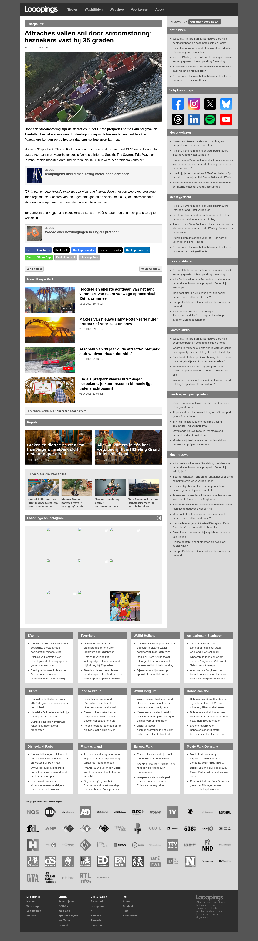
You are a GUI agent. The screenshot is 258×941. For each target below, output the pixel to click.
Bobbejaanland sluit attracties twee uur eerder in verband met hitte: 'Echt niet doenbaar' (209, 716)
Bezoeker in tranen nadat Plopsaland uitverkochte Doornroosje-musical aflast (100, 703)
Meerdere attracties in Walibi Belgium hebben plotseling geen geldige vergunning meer (156, 716)
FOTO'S (67, 309)
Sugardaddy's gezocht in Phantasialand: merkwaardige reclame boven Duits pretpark (101, 785)
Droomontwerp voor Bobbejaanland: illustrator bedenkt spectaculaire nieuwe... (209, 729)
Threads (96, 920)
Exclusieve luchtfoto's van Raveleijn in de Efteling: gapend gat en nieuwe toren (50, 660)
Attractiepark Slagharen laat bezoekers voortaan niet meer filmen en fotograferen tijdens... (208, 674)
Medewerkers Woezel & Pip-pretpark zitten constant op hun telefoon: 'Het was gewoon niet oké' (201, 370)
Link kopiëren (89, 257)
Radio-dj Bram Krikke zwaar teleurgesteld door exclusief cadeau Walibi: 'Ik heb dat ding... (156, 660)
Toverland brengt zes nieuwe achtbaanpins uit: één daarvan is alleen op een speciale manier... (103, 674)
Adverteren (130, 915)
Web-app (64, 910)
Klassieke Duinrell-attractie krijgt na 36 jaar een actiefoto (50, 714)
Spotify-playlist (68, 915)
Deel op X (61, 250)
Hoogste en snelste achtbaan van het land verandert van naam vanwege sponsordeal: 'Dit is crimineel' (118, 294)
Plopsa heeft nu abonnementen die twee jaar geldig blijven (102, 727)
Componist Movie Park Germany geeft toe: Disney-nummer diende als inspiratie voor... (209, 785)
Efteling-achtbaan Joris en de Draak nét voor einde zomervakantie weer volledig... (49, 674)
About (159, 9)
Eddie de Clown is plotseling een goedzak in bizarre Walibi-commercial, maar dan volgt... (156, 647)
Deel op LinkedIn (137, 250)
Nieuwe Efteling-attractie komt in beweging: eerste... (73, 503)
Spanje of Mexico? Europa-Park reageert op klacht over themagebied (156, 767)
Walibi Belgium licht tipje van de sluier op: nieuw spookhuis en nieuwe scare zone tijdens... (155, 703)
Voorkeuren (139, 9)
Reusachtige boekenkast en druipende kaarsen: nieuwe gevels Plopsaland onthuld (100, 716)
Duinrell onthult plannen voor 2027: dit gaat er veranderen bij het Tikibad (49, 703)
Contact (128, 906)
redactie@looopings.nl (204, 21)
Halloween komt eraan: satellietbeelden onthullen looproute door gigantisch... (100, 647)
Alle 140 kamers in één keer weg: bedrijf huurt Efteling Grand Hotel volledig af (128, 449)
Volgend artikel (151, 268)
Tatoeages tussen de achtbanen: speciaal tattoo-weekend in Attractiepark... (206, 647)
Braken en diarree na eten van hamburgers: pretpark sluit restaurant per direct (55, 449)
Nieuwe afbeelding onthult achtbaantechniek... (107, 503)
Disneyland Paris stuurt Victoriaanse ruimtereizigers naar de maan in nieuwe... (47, 785)
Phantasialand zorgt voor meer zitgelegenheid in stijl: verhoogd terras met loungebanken (102, 758)
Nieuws (72, 9)
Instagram (97, 906)
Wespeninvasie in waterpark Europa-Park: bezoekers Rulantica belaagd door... (154, 781)
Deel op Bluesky (83, 250)
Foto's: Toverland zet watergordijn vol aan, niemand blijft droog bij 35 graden (102, 660)
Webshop (117, 9)
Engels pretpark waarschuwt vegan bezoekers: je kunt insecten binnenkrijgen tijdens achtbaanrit (117, 384)
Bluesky (96, 915)
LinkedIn (96, 924)
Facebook (97, 901)
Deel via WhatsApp (38, 257)
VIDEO (68, 369)
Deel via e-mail (65, 257)
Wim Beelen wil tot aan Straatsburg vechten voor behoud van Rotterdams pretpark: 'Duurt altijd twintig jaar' (202, 283)
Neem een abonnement (71, 410)
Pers (125, 910)
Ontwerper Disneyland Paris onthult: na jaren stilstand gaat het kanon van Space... (49, 771)
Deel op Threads (110, 250)
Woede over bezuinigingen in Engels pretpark (82, 232)
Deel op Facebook (38, 250)
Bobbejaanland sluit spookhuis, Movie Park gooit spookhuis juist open (209, 771)
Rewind (63, 924)
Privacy (31, 915)
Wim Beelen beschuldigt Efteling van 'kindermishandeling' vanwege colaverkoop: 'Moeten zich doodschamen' (199, 315)
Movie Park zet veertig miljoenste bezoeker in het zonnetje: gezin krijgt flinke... (207, 758)
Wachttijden (94, 9)
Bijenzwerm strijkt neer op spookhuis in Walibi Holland (153, 672)
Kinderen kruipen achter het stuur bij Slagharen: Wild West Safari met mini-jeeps (208, 660)
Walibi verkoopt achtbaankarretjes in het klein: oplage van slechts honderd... (155, 729)
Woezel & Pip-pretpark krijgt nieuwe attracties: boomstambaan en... (43, 503)
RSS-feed (64, 906)
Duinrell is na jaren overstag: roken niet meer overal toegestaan (48, 725)
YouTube (64, 920)
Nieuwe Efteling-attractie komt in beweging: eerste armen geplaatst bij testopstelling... (50, 647)
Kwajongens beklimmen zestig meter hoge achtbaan (87, 174)
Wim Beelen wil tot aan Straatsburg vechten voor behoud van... (143, 503)
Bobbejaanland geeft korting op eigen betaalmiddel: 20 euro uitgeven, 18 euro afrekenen (208, 703)
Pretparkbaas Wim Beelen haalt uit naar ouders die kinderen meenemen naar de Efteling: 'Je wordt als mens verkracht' (203, 163)
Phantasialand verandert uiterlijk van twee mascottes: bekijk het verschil (103, 771)
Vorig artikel (34, 268)
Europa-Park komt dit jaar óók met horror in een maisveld (155, 756)
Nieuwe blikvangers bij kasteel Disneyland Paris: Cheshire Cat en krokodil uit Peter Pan (49, 758)
